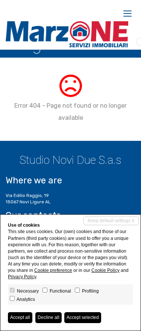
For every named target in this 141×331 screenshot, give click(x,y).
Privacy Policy (22, 276)
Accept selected (83, 317)
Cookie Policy (105, 270)
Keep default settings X (111, 220)
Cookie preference (53, 270)
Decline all (48, 317)
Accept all (20, 317)
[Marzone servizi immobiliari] (67, 34)
